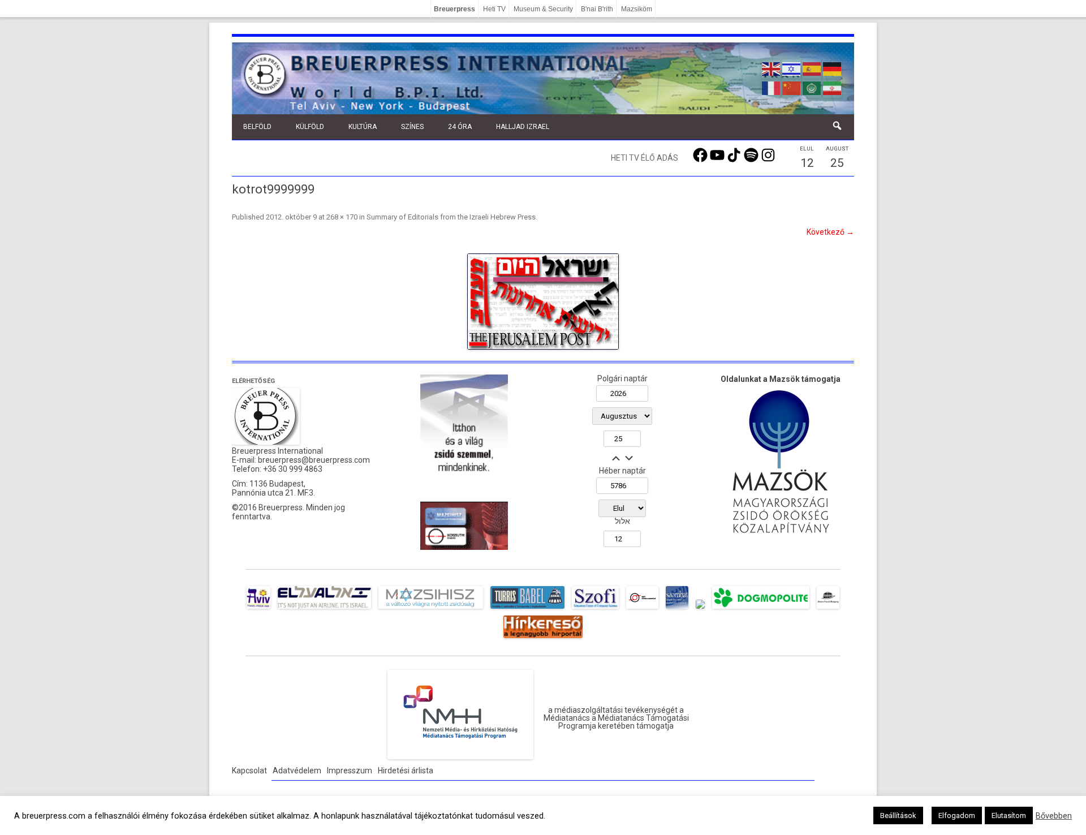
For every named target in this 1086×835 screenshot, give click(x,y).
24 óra (460, 127)
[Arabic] (812, 87)
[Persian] (832, 87)
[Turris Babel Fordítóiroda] (527, 608)
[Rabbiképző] (700, 608)
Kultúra (362, 127)
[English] (771, 67)
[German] (832, 67)
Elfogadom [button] (956, 815)
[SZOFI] (595, 608)
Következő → (830, 231)
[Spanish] (812, 67)
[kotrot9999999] (543, 301)
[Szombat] (677, 608)
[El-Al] (324, 608)
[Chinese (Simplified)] (792, 87)
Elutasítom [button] (1009, 815)
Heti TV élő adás (644, 157)
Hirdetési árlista (405, 770)
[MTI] (642, 608)
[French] (771, 87)
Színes (412, 127)
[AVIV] (258, 608)
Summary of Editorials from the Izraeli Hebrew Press (451, 217)
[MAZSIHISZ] (431, 608)
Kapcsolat (249, 770)
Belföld (257, 127)
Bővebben (1054, 816)
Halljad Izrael (522, 127)
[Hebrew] (792, 67)
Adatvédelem (297, 770)
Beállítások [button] (898, 815)
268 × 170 (341, 217)
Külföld (310, 127)
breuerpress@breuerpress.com (314, 459)
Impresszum (349, 770)
